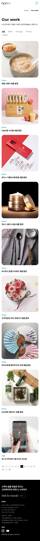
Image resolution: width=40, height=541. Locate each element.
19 (34, 466)
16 (25, 466)
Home (26, 10)
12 (12, 466)
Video (5, 35)
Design (19, 32)
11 (9, 466)
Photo (29, 32)
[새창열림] (3, 530)
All (3, 32)
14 (19, 466)
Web (10, 32)
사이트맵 (36, 3)
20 (3, 469)
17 (28, 466)
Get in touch (10, 495)
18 (31, 466)
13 (15, 466)
